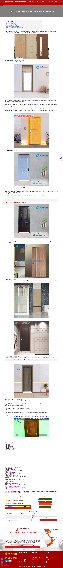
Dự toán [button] (61, 158)
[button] (2, 559)
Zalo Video (49, 562)
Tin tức (46, 1)
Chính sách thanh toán (35, 555)
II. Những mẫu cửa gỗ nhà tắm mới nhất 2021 (13, 26)
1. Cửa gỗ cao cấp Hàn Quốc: (11, 24)
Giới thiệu (43, 1)
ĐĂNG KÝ (24, 506)
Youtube (48, 557)
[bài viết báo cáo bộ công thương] (11, 561)
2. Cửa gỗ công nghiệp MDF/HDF (12, 25)
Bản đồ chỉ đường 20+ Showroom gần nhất (45, 499)
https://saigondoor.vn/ (15, 415)
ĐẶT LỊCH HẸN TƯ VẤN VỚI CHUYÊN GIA (44, 504)
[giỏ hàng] (56, 4)
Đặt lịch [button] (61, 155)
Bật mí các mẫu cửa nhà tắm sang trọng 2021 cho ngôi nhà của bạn (21, 359)
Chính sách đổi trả (35, 559)
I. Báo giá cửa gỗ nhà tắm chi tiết (11, 23)
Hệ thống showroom (38, 1)
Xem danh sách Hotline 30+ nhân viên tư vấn (45, 501)
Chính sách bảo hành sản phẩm (37, 557)
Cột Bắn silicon (47, 517)
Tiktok (48, 559)
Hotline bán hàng (32, 1)
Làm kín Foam (34, 517)
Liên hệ (52, 1)
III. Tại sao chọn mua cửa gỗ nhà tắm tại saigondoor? (14, 27)
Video (49, 1)
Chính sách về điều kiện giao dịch (37, 562)
